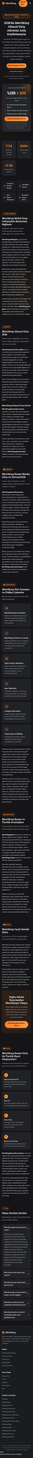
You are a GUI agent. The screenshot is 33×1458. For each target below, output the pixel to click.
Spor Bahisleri (6, 1362)
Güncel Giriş (5, 1376)
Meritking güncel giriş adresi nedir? (15, 1228)
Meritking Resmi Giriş (8, 1412)
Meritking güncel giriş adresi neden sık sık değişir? (15, 1293)
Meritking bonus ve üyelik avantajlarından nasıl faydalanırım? (14, 1314)
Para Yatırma (6, 1385)
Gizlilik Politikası (5, 1454)
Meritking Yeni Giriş (7, 1434)
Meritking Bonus (7, 1424)
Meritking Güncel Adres (9, 1430)
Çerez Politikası (16, 1454)
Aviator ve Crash (7, 1356)
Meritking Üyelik (6, 1427)
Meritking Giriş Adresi (8, 1418)
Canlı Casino (5, 1359)
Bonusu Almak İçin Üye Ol (16, 119)
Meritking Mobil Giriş (8, 1437)
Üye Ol (4, 1379)
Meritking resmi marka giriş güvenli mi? (15, 1283)
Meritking (11, 3)
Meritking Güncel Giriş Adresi (16, 1024)
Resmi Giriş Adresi (16, 71)
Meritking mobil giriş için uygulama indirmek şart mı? (15, 1303)
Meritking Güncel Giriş (16, 65)
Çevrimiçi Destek (7, 1365)
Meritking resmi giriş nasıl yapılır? (14, 1273)
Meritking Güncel (7, 1405)
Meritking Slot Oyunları (9, 1353)
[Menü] (30, 3)
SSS (3, 1389)
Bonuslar (4, 1382)
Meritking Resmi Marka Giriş (10, 1415)
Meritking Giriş (6, 1402)
